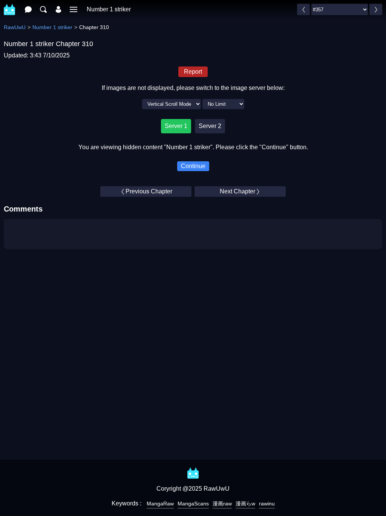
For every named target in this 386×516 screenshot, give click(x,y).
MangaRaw (160, 504)
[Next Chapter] (375, 9)
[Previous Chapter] (303, 9)
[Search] (43, 9)
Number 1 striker (109, 9)
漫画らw (245, 504)
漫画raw (222, 504)
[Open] (73, 9)
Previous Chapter (149, 191)
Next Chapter (237, 191)
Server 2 (210, 126)
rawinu (267, 504)
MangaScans (193, 504)
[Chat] (28, 9)
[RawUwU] (9, 5)
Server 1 (176, 126)
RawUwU (15, 27)
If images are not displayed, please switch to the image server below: (193, 88)
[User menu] (58, 9)
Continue (193, 166)
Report (193, 71)
